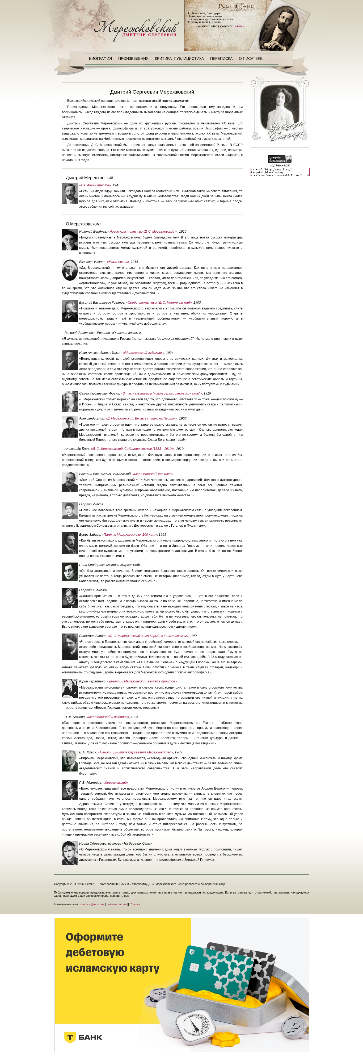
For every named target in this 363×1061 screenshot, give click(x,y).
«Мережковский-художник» (143, 353)
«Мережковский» (116, 783)
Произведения (133, 58)
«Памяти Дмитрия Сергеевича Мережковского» (135, 752)
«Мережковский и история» (107, 717)
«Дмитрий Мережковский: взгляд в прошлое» (142, 681)
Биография (100, 58)
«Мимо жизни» (118, 262)
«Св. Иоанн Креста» (95, 185)
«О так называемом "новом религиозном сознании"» (161, 393)
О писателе (251, 58)
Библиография (116, 904)
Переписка (221, 58)
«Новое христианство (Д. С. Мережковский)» (143, 231)
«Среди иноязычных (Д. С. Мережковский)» (159, 302)
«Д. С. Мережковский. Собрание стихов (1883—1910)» (133, 449)
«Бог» (239, 26)
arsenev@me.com (92, 904)
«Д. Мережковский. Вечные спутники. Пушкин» (141, 418)
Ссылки (135, 904)
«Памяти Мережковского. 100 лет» (129, 534)
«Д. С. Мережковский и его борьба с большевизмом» (148, 636)
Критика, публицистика (179, 58)
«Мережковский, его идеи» (153, 474)
